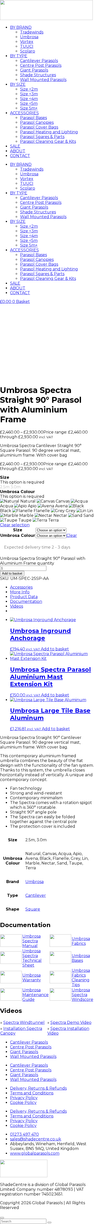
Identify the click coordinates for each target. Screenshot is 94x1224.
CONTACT (20, 155)
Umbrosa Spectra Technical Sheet (32, 958)
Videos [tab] (16, 606)
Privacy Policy (24, 1097)
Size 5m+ (29, 108)
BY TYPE (18, 56)
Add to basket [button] (55, 649)
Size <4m (29, 98)
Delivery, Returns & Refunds (38, 1088)
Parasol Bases (33, 117)
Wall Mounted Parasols (43, 79)
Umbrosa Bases (81, 958)
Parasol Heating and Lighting (49, 132)
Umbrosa (29, 37)
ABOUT (17, 151)
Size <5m (29, 103)
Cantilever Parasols (39, 60)
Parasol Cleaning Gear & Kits (48, 141)
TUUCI (26, 46)
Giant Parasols (34, 70)
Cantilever (35, 895)
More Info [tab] (20, 592)
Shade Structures (38, 75)
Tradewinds (31, 32)
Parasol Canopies (37, 122)
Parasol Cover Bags (39, 127)
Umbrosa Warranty (31, 977)
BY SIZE (18, 84)
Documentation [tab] (26, 601)
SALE (15, 146)
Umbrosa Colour (17, 535)
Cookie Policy (23, 1102)
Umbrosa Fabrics (81, 941)
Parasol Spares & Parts (42, 136)
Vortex (26, 41)
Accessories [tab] (21, 587)
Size (17, 530)
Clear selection (15, 525)
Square (32, 909)
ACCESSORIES (24, 113)
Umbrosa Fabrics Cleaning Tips (81, 977)
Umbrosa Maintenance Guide (35, 995)
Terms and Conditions (31, 1093)
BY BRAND (21, 27)
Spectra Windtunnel (24, 1022)
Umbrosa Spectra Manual (31, 941)
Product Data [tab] (24, 596)
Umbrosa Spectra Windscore (82, 995)
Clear (71, 535)
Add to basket (12, 573)
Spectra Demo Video (70, 1022)
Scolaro (27, 51)
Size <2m (29, 89)
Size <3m (29, 94)
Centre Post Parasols (40, 65)
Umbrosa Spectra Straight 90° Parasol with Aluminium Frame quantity (42, 561)
